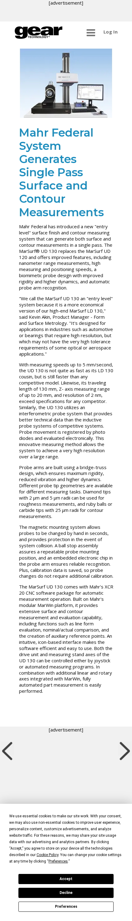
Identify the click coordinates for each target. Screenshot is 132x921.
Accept (66, 879)
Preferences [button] (58, 861)
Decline (66, 893)
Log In (110, 32)
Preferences (66, 906)
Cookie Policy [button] (47, 855)
